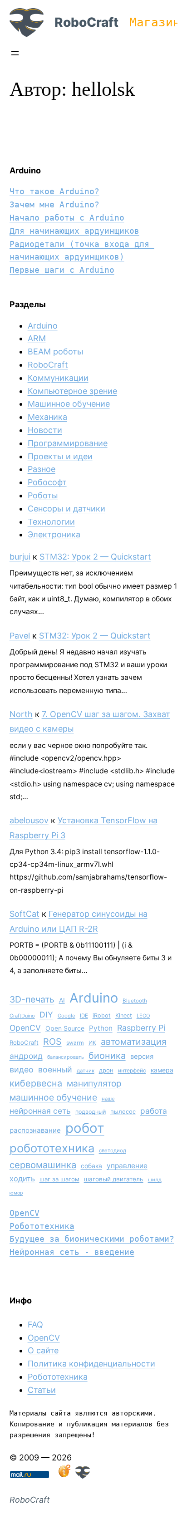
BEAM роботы (56, 351)
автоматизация (134, 1041)
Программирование (68, 443)
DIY (46, 1014)
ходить (22, 1178)
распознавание (35, 1130)
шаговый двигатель (113, 1179)
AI (62, 1000)
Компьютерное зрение (72, 391)
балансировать (65, 1057)
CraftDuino (22, 1016)
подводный (90, 1111)
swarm (75, 1042)
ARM (37, 338)
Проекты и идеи (60, 456)
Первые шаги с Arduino (62, 270)
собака (91, 1166)
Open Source (64, 1028)
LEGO (143, 1016)
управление (127, 1165)
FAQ (35, 1324)
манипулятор (94, 1083)
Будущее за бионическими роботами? (92, 1239)
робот (84, 1128)
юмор (16, 1193)
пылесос (123, 1111)
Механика (47, 417)
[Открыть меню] (15, 53)
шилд (155, 1179)
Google (66, 1016)
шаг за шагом (59, 1179)
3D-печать (32, 999)
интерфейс (132, 1070)
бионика (107, 1055)
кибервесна (36, 1083)
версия (141, 1056)
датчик (85, 1070)
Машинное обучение (69, 403)
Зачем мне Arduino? (54, 204)
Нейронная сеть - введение (72, 1252)
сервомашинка (43, 1164)
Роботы (43, 495)
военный (55, 1069)
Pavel (20, 635)
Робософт (47, 482)
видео (22, 1069)
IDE (84, 1016)
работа (153, 1111)
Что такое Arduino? (54, 191)
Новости (45, 430)
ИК (92, 1042)
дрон (106, 1070)
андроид (26, 1056)
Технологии (51, 521)
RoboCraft (86, 22)
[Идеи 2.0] (63, 1475)
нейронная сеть (40, 1111)
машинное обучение (53, 1097)
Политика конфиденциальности (91, 1363)
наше (108, 1099)
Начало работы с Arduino (67, 217)
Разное (41, 469)
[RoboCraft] (82, 1475)
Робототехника (42, 1226)
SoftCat (24, 914)
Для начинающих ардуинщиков (74, 231)
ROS (52, 1041)
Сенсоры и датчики (66, 508)
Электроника (54, 534)
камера (162, 1070)
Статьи (42, 1390)
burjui (20, 556)
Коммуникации (58, 378)
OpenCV (25, 1027)
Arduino (43, 325)
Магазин (154, 22)
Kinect (123, 1015)
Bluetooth (135, 1001)
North (21, 714)
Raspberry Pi (141, 1027)
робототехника (52, 1148)
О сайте (43, 1350)
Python (101, 1028)
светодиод (112, 1150)
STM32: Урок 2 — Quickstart (95, 556)
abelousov (29, 820)
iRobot (102, 1015)
